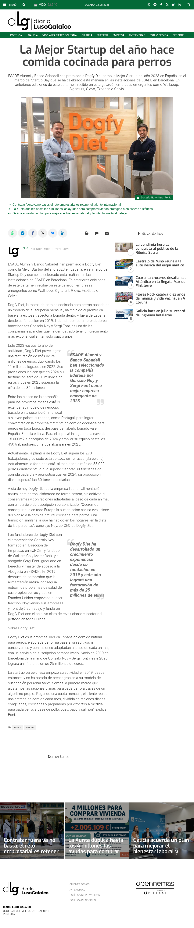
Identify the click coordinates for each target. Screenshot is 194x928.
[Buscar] (23, 4)
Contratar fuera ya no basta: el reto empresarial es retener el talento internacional (67, 204)
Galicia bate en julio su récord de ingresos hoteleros (160, 313)
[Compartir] (149, 4)
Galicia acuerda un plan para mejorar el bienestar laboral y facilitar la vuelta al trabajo (70, 213)
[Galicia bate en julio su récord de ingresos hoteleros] (124, 314)
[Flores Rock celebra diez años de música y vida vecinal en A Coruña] (124, 297)
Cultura (86, 35)
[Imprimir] (86, 233)
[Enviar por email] (106, 233)
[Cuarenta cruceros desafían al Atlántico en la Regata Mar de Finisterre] (124, 281)
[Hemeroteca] (188, 4)
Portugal (16, 35)
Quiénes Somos (79, 884)
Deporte (178, 35)
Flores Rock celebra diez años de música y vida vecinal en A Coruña (160, 298)
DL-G (25, 248)
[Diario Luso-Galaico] (39, 20)
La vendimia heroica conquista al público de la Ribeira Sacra (157, 248)
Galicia (33, 35)
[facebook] (11, 901)
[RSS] (22, 901)
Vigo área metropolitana (59, 35)
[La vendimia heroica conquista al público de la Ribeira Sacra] (124, 248)
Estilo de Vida (159, 35)
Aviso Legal (77, 889)
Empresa (118, 35)
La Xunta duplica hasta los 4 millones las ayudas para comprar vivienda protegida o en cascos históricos (83, 209)
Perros (17, 727)
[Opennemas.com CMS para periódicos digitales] (155, 887)
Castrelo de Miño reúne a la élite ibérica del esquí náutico (160, 263)
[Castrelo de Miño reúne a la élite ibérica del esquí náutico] (124, 264)
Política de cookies (83, 900)
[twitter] (17, 901)
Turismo (102, 35)
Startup (30, 727)
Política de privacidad (85, 894)
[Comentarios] (96, 233)
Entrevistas (137, 35)
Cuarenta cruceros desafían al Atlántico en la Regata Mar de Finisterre (161, 281)
